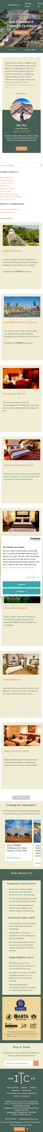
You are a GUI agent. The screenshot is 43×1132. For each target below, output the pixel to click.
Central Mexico (6, 180)
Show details (31, 577)
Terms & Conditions (21, 1096)
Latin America (17, 14)
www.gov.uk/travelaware (26, 1036)
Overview (12, 50)
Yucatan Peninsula (7, 199)
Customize (20, 591)
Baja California (6, 177)
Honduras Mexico (7, 212)
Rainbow (33, 1087)
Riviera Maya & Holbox (9, 194)
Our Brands (26, 1090)
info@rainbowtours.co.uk (28, 1119)
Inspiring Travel (12, 1087)
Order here (19, 1129)
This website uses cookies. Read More (21, 1093)
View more (20, 94)
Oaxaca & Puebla (7, 188)
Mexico (28, 14)
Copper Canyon (7, 183)
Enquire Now (21, 32)
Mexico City (5, 186)
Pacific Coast (5, 191)
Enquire (21, 148)
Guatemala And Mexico (10, 209)
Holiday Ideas (30, 50)
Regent (24, 1087)
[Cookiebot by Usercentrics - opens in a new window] (30, 539)
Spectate (15, 1090)
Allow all (21, 584)
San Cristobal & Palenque (11, 197)
